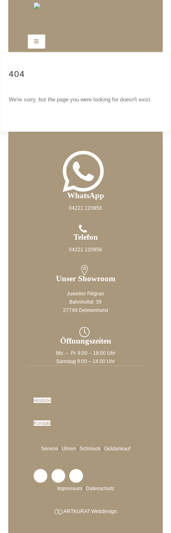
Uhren (69, 448)
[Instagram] (58, 476)
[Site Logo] (85, 15)
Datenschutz (100, 488)
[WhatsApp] (76, 476)
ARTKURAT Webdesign (90, 511)
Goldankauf (117, 448)
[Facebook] (40, 476)
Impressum (69, 488)
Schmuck (90, 448)
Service (49, 448)
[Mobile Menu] (36, 41)
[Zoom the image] (85, 138)
